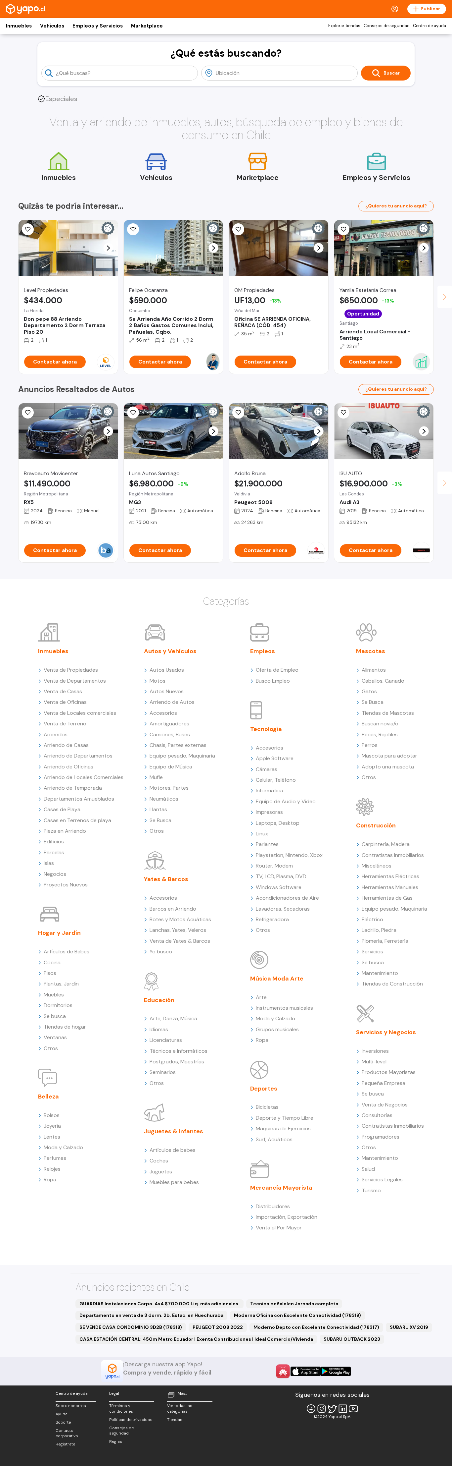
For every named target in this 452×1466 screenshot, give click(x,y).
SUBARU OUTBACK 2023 (352, 1339)
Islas (49, 863)
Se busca (55, 1016)
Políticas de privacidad (131, 1419)
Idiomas (159, 1029)
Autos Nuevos (167, 691)
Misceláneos (376, 865)
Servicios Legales (382, 1179)
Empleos (262, 651)
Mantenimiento (380, 973)
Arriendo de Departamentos (78, 755)
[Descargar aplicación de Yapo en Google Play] (336, 1371)
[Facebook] (311, 1408)
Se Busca (160, 820)
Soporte (63, 1422)
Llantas (158, 809)
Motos (157, 680)
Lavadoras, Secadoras (283, 908)
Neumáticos (164, 798)
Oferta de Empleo (277, 669)
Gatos (369, 691)
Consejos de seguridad (387, 25)
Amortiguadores (169, 723)
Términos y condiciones (121, 1408)
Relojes (52, 1168)
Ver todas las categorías (179, 1408)
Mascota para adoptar (389, 755)
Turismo (371, 1190)
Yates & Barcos (166, 879)
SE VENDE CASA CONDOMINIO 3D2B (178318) (130, 1327)
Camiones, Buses (170, 734)
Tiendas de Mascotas (388, 712)
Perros (370, 745)
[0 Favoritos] (133, 229)
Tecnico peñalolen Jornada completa (294, 1304)
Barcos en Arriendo (173, 908)
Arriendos (56, 734)
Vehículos (52, 26)
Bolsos (52, 1115)
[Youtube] (353, 1408)
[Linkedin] (343, 1408)
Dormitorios (58, 1005)
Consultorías (377, 1115)
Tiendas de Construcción (392, 983)
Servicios (372, 951)
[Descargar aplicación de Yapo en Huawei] (283, 1371)
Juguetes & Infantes (173, 1131)
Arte (261, 997)
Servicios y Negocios (386, 1032)
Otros (51, 1048)
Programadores (380, 1136)
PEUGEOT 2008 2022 (218, 1327)
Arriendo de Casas (66, 745)
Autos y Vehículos (170, 651)
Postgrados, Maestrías (177, 1061)
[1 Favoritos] (238, 229)
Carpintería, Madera (386, 844)
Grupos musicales (277, 1029)
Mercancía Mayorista (281, 1188)
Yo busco (161, 951)
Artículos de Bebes (66, 951)
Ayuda (62, 1414)
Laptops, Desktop (277, 822)
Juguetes (161, 1171)
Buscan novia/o (380, 723)
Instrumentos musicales (284, 1007)
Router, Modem (274, 865)
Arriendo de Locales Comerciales (83, 777)
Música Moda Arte (276, 979)
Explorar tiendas (344, 25)
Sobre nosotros (71, 1405)
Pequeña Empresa (383, 1083)
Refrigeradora (272, 919)
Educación (159, 1000)
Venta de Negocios (385, 1104)
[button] (108, 248)
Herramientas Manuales (390, 887)
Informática (269, 790)
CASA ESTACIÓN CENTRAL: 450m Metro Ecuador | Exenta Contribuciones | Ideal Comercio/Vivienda (196, 1339)
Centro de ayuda (429, 25)
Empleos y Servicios (97, 26)
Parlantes (267, 844)
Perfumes (55, 1158)
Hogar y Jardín (59, 933)
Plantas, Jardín (61, 983)
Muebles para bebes (174, 1182)
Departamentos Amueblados (79, 798)
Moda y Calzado (63, 1147)
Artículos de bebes (173, 1150)
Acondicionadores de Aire (287, 897)
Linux (262, 833)
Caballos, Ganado (383, 680)
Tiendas (174, 1419)
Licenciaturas (166, 1040)
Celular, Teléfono (276, 779)
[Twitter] (332, 1408)
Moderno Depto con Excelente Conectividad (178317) (316, 1327)
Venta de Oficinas (65, 702)
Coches (159, 1160)
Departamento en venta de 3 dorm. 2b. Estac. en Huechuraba (151, 1315)
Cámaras (266, 769)
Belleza (48, 1096)
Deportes (263, 1089)
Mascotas (370, 651)
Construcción (376, 825)
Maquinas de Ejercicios (283, 1128)
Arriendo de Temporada (73, 787)
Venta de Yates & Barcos (180, 940)
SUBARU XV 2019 (409, 1327)
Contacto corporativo (67, 1433)
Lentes (52, 1136)
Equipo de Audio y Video (286, 801)
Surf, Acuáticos (274, 1139)
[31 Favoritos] (28, 229)
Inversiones (375, 1050)
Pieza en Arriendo (65, 830)
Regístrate (65, 1444)
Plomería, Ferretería (385, 940)
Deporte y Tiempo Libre (284, 1117)
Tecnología (266, 729)
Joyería (52, 1125)
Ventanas (55, 1037)
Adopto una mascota (388, 766)
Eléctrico (372, 919)
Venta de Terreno (65, 723)
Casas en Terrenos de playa (77, 820)
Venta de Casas (63, 691)
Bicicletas (267, 1106)
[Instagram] (321, 1408)
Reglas (115, 1441)
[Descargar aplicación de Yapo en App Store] (306, 1371)
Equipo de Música (171, 766)
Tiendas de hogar (65, 1026)
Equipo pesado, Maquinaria (182, 755)
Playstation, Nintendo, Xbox (289, 855)
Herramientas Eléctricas (390, 876)
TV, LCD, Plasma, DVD (281, 876)
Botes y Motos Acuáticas (180, 919)
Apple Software (275, 758)
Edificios (54, 841)
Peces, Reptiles (380, 734)
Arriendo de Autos (172, 702)
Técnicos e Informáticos (178, 1050)
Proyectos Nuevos (66, 884)
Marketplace (147, 26)
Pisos (50, 973)
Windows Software (278, 887)
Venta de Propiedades (71, 669)
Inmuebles (19, 26)
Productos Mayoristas (389, 1072)
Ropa (50, 1179)
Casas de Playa (62, 809)
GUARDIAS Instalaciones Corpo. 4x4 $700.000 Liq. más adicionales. (159, 1304)
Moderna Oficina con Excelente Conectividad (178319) (297, 1315)
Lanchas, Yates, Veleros (178, 930)
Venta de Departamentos (75, 680)
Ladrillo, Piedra (379, 930)
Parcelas (54, 852)
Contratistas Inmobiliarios (393, 855)
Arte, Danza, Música (173, 1018)
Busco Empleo (273, 680)
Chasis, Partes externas (178, 745)
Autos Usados (167, 669)
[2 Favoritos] (133, 413)
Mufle (156, 777)
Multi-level (374, 1061)
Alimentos (374, 669)
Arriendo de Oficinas (68, 766)
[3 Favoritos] (343, 229)
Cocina (52, 962)
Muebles (54, 994)
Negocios (55, 874)
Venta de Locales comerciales (80, 712)
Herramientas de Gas (387, 897)
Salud (368, 1168)
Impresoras (269, 812)
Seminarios (163, 1072)
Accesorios (163, 712)
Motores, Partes (169, 787)
